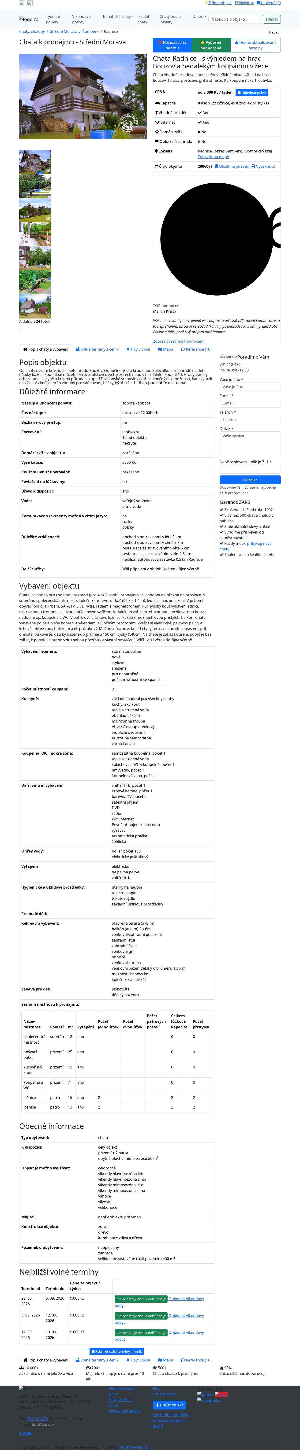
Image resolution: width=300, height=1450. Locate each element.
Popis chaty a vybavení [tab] (47, 349)
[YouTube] (29, 1433)
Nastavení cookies (124, 1410)
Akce (112, 1394)
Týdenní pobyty (53, 19)
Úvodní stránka (121, 1388)
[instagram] (30, 2)
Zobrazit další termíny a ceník (118, 1351)
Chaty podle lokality (170, 19)
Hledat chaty (143, 19)
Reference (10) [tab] (198, 349)
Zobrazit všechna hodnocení (178, 341)
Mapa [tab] (167, 349)
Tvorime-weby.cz (133, 1447)
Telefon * (228, 412)
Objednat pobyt (253, 92)
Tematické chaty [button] (116, 16)
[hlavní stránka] (29, 19)
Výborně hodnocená (210, 45)
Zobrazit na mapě (213, 156)
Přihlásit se (244, 2)
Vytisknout (265, 166)
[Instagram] (24, 1433)
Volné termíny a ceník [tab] (99, 349)
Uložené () (270, 2)
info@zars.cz (43, 1424)
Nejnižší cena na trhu (174, 45)
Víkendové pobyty (81, 19)
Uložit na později (233, 166)
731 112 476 (37, 1418)
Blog (157, 1388)
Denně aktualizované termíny (258, 45)
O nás (113, 1405)
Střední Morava (63, 31)
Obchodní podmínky (171, 1414)
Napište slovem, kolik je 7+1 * (245, 461)
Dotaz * (226, 428)
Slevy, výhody (119, 1399)
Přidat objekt (220, 2)
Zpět (275, 32)
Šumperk (90, 31)
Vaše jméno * (231, 379)
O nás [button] (198, 16)
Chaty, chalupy (32, 31)
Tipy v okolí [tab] (139, 349)
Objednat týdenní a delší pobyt (141, 1299)
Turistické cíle (165, 1394)
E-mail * (226, 395)
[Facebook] (20, 1433)
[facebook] (22, 2)
